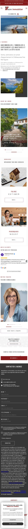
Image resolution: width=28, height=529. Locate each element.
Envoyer (8, 443)
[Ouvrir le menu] (26, 8)
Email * (4, 405)
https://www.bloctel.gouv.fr (15, 483)
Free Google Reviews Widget (14, 271)
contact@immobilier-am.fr (9, 382)
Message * (5, 419)
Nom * (3, 392)
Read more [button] (3, 264)
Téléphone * (6, 412)
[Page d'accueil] (14, 8)
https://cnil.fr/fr (5, 471)
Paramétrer (13, 519)
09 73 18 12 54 (6, 379)
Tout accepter (13, 523)
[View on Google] (2, 254)
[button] (12, 28)
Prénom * (4, 399)
